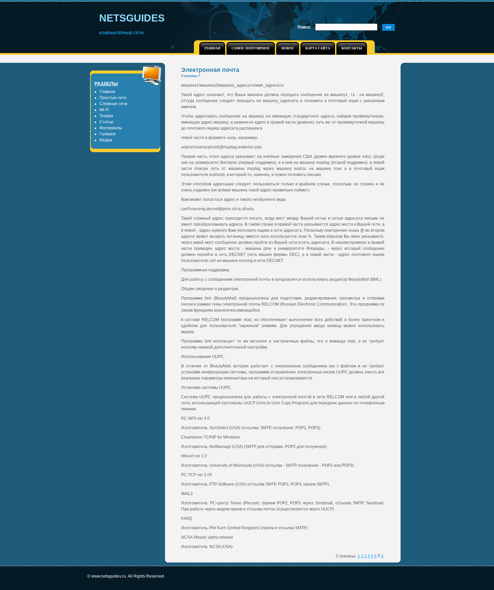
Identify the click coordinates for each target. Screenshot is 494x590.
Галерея (107, 134)
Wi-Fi (104, 109)
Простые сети (112, 97)
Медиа (105, 140)
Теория (106, 116)
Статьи (106, 122)
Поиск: (304, 27)
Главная (107, 91)
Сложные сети (113, 103)
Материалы (110, 128)
